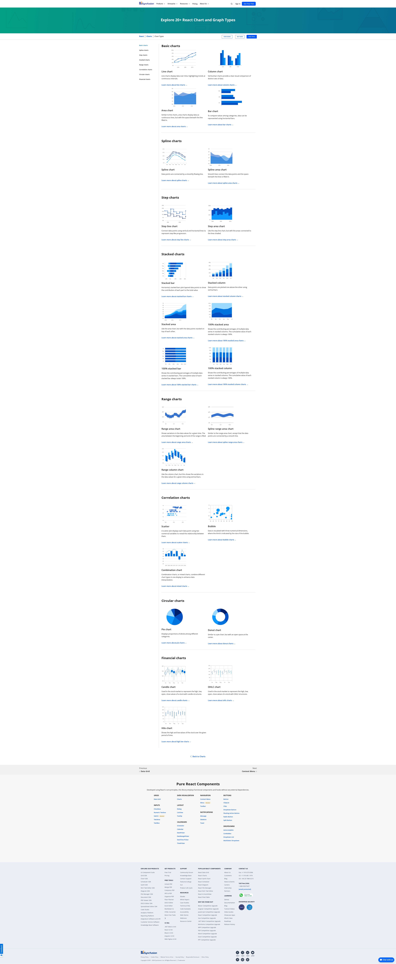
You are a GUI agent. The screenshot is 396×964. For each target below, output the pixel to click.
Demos (226, 900)
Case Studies (184, 903)
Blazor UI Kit (169, 933)
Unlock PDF (168, 884)
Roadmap (227, 921)
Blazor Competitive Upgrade (207, 906)
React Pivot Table (204, 897)
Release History (229, 924)
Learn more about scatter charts (174, 542)
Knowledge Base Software (150, 925)
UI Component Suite (148, 872)
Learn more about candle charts (174, 700)
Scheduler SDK (146, 882)
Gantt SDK (144, 885)
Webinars (183, 918)
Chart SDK (144, 879)
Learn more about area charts (173, 126)
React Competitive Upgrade (207, 915)
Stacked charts (144, 60)
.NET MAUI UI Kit (170, 927)
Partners (227, 891)
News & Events (229, 882)
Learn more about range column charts (177, 483)
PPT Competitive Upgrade (207, 940)
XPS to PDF (168, 893)
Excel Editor (169, 906)
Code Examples (185, 909)
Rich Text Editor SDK (148, 888)
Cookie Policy (154, 957)
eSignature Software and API (150, 919)
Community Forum (186, 872)
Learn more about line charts (173, 85)
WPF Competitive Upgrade (207, 927)
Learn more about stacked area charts (176, 338)
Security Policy (180, 957)
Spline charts (143, 50)
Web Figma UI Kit (170, 939)
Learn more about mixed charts (174, 586)
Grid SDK (144, 876)
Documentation (229, 903)
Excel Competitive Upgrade (207, 937)
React (141, 36)
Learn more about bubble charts (221, 540)
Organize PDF (169, 896)
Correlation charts (145, 70)
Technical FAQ (185, 906)
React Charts (202, 876)
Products (159, 4)
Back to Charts (199, 756)
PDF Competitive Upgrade (207, 930)
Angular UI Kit (169, 936)
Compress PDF (169, 890)
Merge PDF (168, 887)
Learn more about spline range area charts (225, 442)
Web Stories (184, 915)
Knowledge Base (186, 876)
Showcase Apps (229, 915)
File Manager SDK (147, 894)
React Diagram (203, 885)
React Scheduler (203, 882)
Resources (184, 4)
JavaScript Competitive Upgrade (209, 912)
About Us (203, 4)
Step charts (143, 55)
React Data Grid (203, 872)
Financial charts (144, 79)
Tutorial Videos (229, 909)
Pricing (194, 4)
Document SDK (146, 897)
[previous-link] (139, 771)
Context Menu (248, 771)
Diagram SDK (145, 891)
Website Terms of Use (167, 957)
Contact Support (185, 879)
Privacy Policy (144, 957)
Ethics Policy (205, 957)
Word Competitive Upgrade (207, 934)
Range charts (143, 65)
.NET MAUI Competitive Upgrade (209, 921)
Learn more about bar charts (219, 125)
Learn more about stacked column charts (224, 296)
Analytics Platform (147, 913)
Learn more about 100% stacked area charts (226, 340)
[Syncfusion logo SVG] (146, 3)
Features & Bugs (185, 882)
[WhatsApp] (246, 894)
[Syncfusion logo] (149, 952)
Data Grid (145, 771)
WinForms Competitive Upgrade (209, 924)
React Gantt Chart (204, 879)
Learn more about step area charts (222, 240)
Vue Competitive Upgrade (207, 918)
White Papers (184, 900)
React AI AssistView (204, 894)
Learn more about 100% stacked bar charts (178, 385)
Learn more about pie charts (173, 643)
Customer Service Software (150, 922)
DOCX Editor (169, 903)
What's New (228, 918)
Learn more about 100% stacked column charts (227, 384)
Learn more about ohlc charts (220, 700)
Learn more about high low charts (175, 741)
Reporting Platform (147, 916)
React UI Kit (169, 930)
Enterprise (171, 4)
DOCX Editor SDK (146, 903)
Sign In (237, 4)
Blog (225, 879)
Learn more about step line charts (175, 240)
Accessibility (184, 912)
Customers (228, 876)
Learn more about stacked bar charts (176, 296)
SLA (181, 885)
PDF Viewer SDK (146, 900)
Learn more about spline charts (174, 180)
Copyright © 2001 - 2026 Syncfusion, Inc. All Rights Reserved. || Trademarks (163, 960)
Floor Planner (169, 900)
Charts (149, 36)
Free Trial (168, 872)
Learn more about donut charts (220, 643)
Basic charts (143, 45)
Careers (227, 885)
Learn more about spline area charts (222, 183)
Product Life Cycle (186, 888)
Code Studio (145, 910)
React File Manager (204, 888)
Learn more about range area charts (176, 442)
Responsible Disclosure (192, 957)
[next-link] (256, 771)
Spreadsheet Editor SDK (149, 906)
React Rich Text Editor (205, 891)
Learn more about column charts (221, 85)
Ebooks (182, 896)
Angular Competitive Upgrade (208, 909)
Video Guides (228, 912)
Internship (228, 888)
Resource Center (186, 921)
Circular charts (144, 74)
